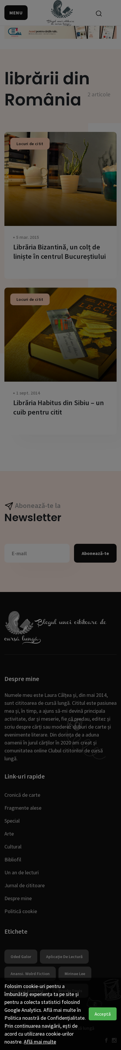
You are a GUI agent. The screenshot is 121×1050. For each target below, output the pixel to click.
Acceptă (103, 1014)
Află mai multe (40, 1041)
